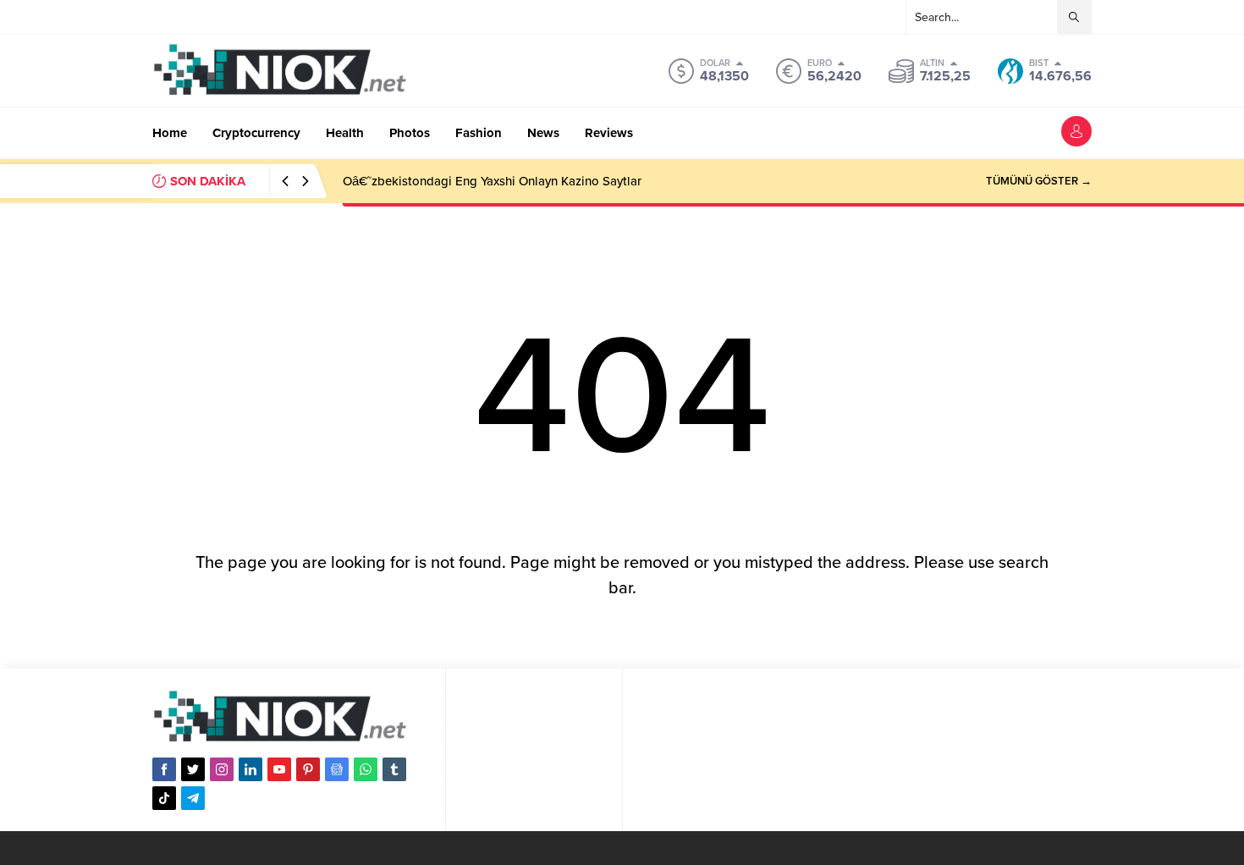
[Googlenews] (337, 769)
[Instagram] (222, 769)
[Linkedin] (250, 769)
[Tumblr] (394, 769)
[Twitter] (193, 769)
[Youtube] (279, 769)
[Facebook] (164, 769)
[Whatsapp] (365, 769)
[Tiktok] (164, 798)
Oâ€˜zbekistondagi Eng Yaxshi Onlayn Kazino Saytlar (492, 181)
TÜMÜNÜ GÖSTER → (1039, 181)
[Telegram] (193, 798)
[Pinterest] (308, 769)
